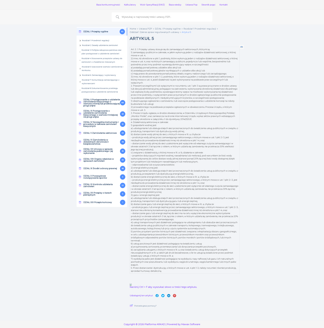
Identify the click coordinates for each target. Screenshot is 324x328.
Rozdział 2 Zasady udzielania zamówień (100, 45)
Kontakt (223, 5)
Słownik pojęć (208, 5)
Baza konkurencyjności (108, 5)
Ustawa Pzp (191, 5)
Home (133, 29)
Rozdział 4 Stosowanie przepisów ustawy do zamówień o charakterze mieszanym (102, 60)
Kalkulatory (130, 5)
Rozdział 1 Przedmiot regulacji (95, 40)
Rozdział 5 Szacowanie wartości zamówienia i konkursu (102, 68)
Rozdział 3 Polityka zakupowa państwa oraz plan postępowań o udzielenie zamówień (101, 52)
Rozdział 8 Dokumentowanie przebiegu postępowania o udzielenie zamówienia (100, 90)
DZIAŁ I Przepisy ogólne (168, 29)
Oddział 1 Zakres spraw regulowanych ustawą (154, 32)
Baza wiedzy (175, 5)
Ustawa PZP (145, 29)
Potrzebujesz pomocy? (145, 306)
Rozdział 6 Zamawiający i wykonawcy (99, 75)
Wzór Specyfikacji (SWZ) (152, 5)
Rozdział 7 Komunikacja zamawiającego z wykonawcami (100, 82)
